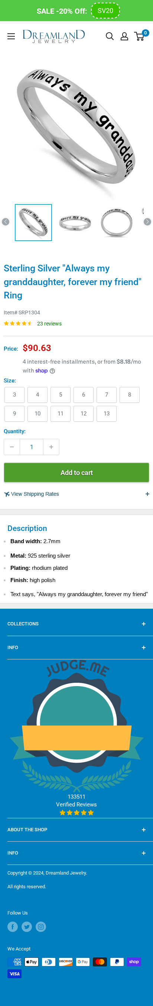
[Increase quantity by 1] (51, 447)
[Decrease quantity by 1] (12, 447)
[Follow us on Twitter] (27, 927)
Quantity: (15, 431)
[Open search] (110, 36)
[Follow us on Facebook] (12, 927)
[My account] (124, 36)
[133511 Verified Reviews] (77, 812)
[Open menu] (11, 36)
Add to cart (77, 473)
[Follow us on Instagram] (41, 927)
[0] (139, 36)
